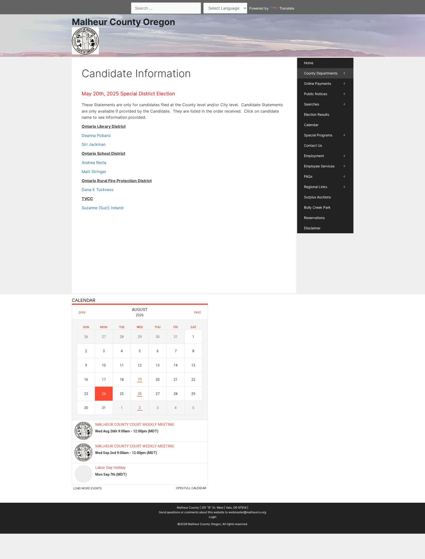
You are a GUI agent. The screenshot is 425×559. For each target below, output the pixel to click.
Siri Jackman (94, 144)
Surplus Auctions (317, 197)
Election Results (316, 114)
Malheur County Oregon (123, 21)
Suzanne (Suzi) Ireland (102, 207)
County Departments (320, 73)
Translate (286, 8)
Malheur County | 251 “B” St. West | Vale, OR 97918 (211, 507)
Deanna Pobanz (96, 135)
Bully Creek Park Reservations (317, 212)
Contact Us (313, 145)
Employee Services (319, 166)
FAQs (308, 176)
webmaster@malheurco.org (247, 512)
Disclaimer (312, 228)
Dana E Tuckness (97, 189)
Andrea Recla (94, 162)
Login (212, 517)
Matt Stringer (94, 171)
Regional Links (315, 187)
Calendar (311, 125)
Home (308, 63)
